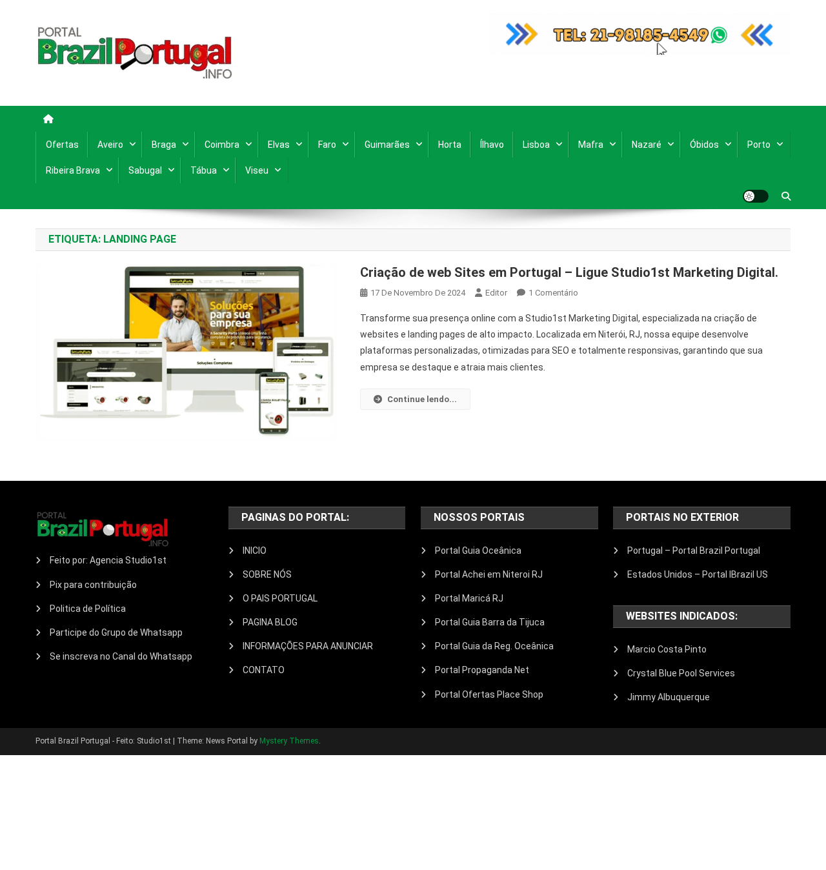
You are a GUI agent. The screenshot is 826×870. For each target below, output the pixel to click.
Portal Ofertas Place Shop (489, 694)
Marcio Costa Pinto (667, 649)
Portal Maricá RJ (469, 598)
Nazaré (646, 144)
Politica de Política (88, 608)
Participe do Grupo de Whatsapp (116, 632)
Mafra (590, 144)
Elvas (279, 144)
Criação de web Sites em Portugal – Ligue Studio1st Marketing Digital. (569, 272)
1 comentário (553, 293)
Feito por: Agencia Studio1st (108, 560)
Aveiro (110, 144)
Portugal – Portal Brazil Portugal (693, 550)
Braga (164, 144)
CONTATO (264, 670)
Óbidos (704, 144)
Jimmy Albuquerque (668, 697)
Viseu (256, 170)
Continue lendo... (422, 399)
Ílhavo (492, 144)
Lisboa (536, 144)
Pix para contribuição (93, 585)
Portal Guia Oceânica (478, 550)
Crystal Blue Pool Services (681, 673)
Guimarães (387, 144)
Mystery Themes (289, 740)
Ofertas (62, 144)
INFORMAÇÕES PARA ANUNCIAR (308, 646)
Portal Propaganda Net (482, 670)
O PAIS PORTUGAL (280, 598)
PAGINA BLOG (270, 622)
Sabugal (145, 170)
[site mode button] (756, 196)
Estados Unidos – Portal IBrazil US (697, 574)
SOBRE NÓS (267, 574)
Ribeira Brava (73, 170)
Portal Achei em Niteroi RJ (489, 574)
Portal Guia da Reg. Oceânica (494, 646)
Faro (327, 144)
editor (496, 293)
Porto (759, 144)
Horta (449, 144)
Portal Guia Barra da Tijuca (490, 622)
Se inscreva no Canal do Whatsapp (121, 656)
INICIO (255, 550)
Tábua (203, 170)
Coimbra (222, 144)
